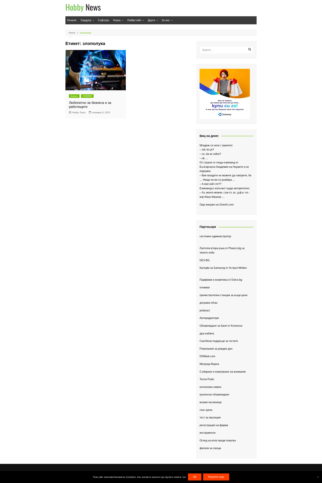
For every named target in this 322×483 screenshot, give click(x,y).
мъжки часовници (211, 402)
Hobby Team (79, 112)
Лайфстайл (134, 20)
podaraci (205, 310)
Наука (117, 20)
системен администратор (215, 236)
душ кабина (207, 333)
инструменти (208, 432)
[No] (317, 477)
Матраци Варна (209, 364)
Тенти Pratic (207, 379)
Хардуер (85, 20)
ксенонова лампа (210, 387)
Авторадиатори (209, 318)
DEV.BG (205, 260)
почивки (205, 287)
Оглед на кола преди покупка (218, 440)
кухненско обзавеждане (214, 394)
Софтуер (103, 20)
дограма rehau (209, 302)
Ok (194, 476)
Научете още (216, 476)
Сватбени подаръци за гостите (219, 341)
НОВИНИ (87, 96)
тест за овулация (210, 417)
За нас (166, 20)
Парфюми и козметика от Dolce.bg (221, 279)
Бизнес (74, 96)
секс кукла (206, 410)
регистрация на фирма (214, 425)
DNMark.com (207, 356)
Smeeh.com (226, 204)
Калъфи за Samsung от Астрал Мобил (223, 267)
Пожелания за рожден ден (216, 348)
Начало (71, 20)
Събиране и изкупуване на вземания (223, 371)
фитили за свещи (210, 448)
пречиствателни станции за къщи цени (223, 295)
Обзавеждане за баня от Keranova (221, 325)
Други (151, 20)
